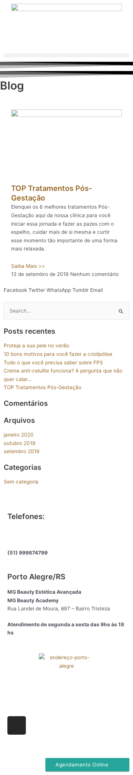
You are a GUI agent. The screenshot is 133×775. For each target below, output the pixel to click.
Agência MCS (86, 750)
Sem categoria (21, 482)
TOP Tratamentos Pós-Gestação (42, 387)
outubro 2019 (19, 443)
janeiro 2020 (19, 435)
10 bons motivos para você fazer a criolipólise (58, 354)
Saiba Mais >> (28, 266)
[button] (66, 55)
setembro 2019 (22, 451)
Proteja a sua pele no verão (36, 345)
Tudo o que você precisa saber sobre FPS (53, 362)
